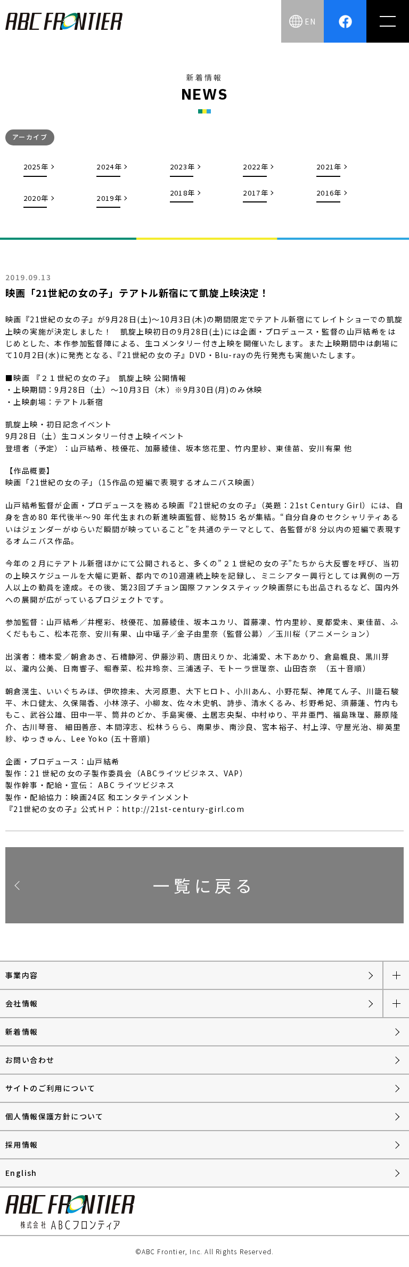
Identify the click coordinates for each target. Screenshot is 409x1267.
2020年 (36, 198)
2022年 (255, 166)
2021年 (329, 166)
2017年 (255, 193)
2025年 (36, 166)
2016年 (329, 193)
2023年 (182, 166)
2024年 (109, 166)
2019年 (109, 198)
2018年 (182, 193)
